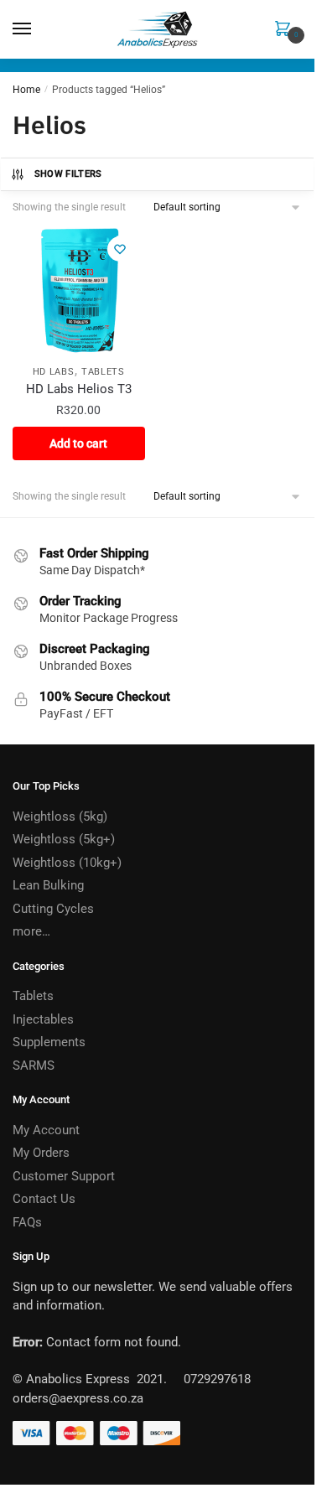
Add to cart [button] (78, 443)
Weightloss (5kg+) (64, 839)
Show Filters (68, 174)
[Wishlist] (119, 249)
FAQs (27, 1222)
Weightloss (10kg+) (67, 862)
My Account (46, 1130)
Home (26, 90)
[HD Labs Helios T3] (79, 290)
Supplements (49, 1042)
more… (31, 931)
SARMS (33, 1065)
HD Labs (54, 371)
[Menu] (38, 29)
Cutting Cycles (53, 908)
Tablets (103, 371)
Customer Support (64, 1176)
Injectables (43, 1019)
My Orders (41, 1152)
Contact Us (44, 1198)
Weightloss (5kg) (60, 816)
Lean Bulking (48, 885)
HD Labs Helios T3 (79, 389)
